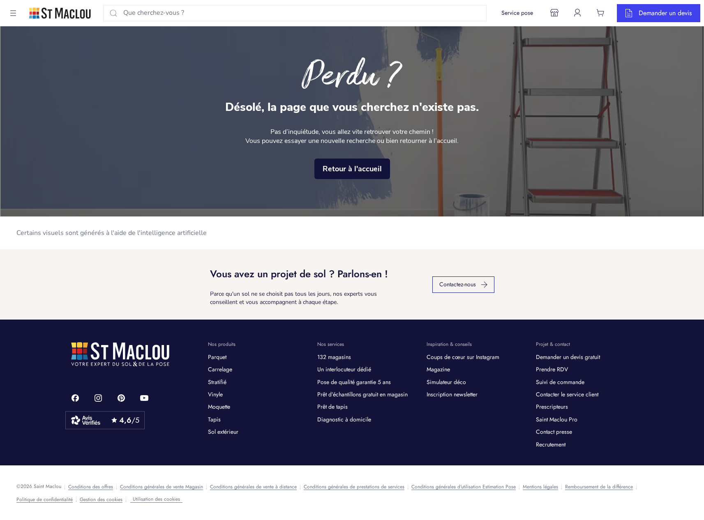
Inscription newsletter (452, 394)
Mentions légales (540, 486)
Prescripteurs (552, 407)
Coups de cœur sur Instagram (463, 357)
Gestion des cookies (101, 499)
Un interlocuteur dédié (344, 369)
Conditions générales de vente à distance (253, 486)
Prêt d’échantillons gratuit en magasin (362, 394)
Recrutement (551, 444)
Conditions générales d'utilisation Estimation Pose (463, 486)
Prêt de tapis (332, 407)
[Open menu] (13, 13)
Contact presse (554, 432)
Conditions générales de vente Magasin (161, 486)
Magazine (438, 369)
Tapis (214, 419)
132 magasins (334, 357)
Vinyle (215, 394)
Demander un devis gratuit (568, 357)
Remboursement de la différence (599, 486)
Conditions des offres (90, 486)
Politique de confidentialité (44, 499)
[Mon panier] (600, 12)
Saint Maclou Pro (556, 419)
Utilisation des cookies (156, 499)
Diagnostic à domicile (344, 419)
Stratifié (217, 382)
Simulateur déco (446, 382)
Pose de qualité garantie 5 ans (354, 382)
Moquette (219, 407)
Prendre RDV (552, 369)
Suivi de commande (560, 382)
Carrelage (220, 369)
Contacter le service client (567, 394)
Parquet (217, 357)
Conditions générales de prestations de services (354, 486)
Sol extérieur (223, 432)
